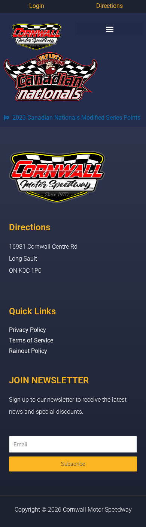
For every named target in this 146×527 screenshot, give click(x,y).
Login (36, 5)
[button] (109, 29)
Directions (109, 5)
